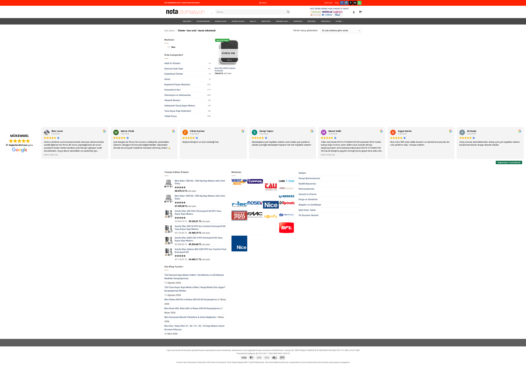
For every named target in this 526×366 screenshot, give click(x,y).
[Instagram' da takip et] (346, 3)
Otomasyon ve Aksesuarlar (177, 95)
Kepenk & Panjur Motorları (177, 84)
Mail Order (328, 3)
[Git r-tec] (239, 204)
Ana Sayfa (169, 30)
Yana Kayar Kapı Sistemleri (177, 111)
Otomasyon (297, 21)
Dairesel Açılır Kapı (173, 68)
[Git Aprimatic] (287, 203)
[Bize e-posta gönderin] (355, 3)
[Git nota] (287, 188)
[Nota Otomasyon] (185, 12)
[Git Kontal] (287, 215)
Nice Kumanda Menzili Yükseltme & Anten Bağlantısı (190, 317)
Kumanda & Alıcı (282, 21)
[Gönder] (288, 12)
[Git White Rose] (239, 182)
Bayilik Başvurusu (307, 183)
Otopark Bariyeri (203, 21)
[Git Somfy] (271, 216)
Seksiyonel (311, 21)
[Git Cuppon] (255, 181)
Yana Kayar (187, 21)
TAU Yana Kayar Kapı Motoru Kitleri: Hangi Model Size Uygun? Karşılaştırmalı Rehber (194, 289)
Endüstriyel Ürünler (173, 74)
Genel (167, 79)
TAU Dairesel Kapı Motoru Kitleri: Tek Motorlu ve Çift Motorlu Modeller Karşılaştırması (194, 277)
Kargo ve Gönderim (308, 199)
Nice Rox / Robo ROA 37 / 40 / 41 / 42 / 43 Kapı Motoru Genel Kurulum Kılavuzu (194, 328)
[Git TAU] (271, 187)
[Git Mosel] (255, 202)
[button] (263, 3)
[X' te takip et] (351, 3)
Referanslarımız (306, 189)
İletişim (338, 21)
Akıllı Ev (253, 21)
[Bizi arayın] (359, 3)
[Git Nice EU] (271, 204)
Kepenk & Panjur (238, 21)
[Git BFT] (287, 228)
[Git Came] (287, 180)
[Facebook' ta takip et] (342, 3)
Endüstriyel (265, 21)
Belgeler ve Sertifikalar (310, 204)
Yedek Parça (325, 21)
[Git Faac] (255, 215)
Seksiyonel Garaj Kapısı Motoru (179, 105)
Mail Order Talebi (307, 210)
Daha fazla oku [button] (51, 155)
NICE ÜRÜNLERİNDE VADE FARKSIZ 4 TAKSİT (329, 9)
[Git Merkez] (287, 196)
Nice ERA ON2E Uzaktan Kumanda (225, 69)
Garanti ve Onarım (308, 194)
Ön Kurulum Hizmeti (308, 215)
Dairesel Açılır (220, 21)
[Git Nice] (239, 243)
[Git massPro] (239, 215)
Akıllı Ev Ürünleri (172, 63)
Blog (336, 3)
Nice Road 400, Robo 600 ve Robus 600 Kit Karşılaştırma (192, 308)
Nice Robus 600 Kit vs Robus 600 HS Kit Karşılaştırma (190, 299)
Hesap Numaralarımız (309, 178)
